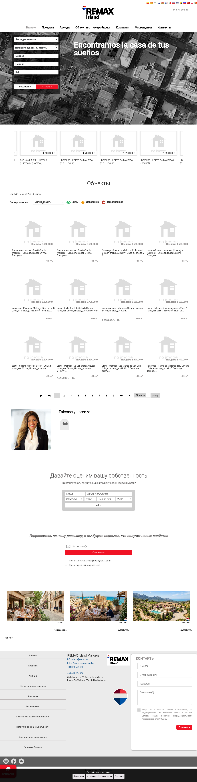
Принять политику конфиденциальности (89, 560)
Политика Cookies (33, 747)
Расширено (25, 86)
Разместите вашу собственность (33, 716)
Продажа (48, 27)
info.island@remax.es (77, 659)
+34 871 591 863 (75, 667)
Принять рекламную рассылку (84, 565)
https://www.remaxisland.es (80, 663)
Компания (122, 27)
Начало (31, 27)
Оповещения (143, 27)
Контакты (164, 27)
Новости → (10, 637)
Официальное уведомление (32, 737)
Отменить (119, 776)
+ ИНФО (49, 261)
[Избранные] (90, 202)
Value (98, 505)
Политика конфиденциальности (32, 727)
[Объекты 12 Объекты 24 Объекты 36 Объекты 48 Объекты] (142, 395)
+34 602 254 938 (75, 673)
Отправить (98, 552)
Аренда (65, 27)
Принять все (79, 776)
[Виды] (72, 202)
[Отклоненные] (112, 202)
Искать (49, 86)
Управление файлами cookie (99, 776)
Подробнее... (60, 630)
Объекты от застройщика (92, 27)
